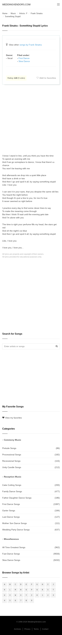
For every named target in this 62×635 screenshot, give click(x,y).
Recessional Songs (31, 461)
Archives (17, 629)
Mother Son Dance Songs (31, 523)
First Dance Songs (31, 504)
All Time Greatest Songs (31, 547)
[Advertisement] (31, 119)
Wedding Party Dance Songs (31, 529)
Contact (45, 629)
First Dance (24, 58)
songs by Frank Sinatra (31, 45)
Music (13, 13)
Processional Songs (31, 454)
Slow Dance (24, 61)
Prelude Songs (31, 448)
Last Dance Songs (31, 517)
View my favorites (13, 418)
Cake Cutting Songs (31, 485)
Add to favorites (47, 78)
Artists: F (23, 13)
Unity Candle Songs (31, 467)
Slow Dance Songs (31, 560)
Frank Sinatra (36, 13)
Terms (36, 629)
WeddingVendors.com (16, 4)
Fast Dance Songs (31, 554)
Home (4, 13)
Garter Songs (31, 510)
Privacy (27, 629)
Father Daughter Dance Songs (31, 498)
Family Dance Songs (31, 491)
